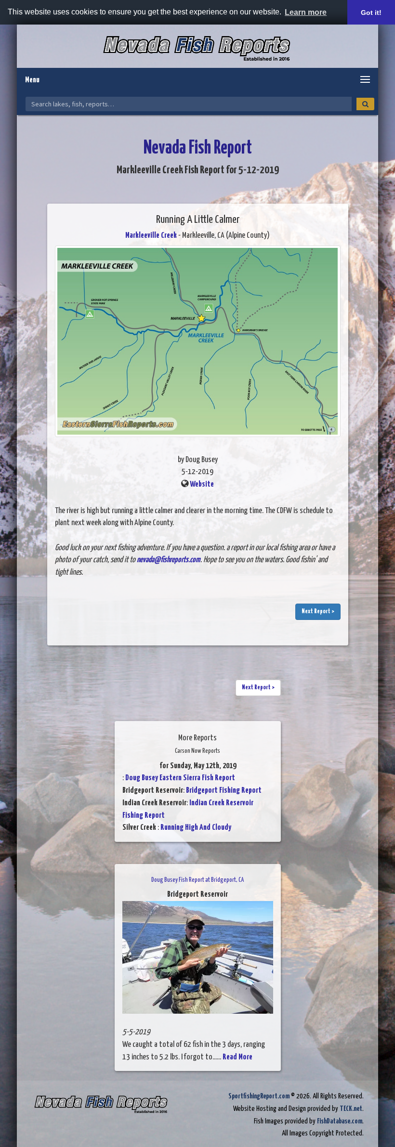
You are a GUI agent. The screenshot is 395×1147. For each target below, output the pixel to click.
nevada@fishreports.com (168, 560)
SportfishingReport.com (259, 1096)
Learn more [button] (306, 12)
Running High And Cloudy (195, 828)
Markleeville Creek (151, 236)
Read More (237, 1057)
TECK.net (351, 1108)
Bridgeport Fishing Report (224, 790)
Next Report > (318, 611)
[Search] (365, 104)
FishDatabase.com (339, 1121)
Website (202, 484)
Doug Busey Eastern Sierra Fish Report (180, 778)
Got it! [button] (371, 12)
